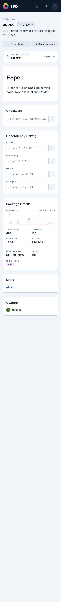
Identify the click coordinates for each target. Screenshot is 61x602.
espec (9, 24)
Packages (10, 19)
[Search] (45, 6)
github (9, 287)
